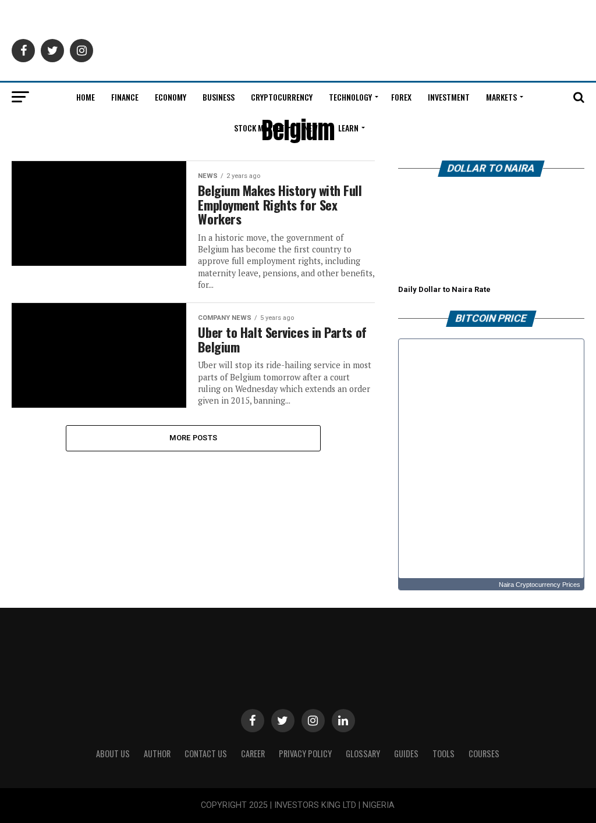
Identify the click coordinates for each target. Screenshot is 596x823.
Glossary (363, 753)
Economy (170, 97)
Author (157, 753)
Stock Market (259, 128)
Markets (501, 97)
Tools (443, 753)
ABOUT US (113, 753)
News (313, 128)
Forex (401, 97)
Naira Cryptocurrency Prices (539, 584)
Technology (350, 97)
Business (219, 97)
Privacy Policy (305, 753)
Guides (406, 753)
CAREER (253, 753)
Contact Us (206, 753)
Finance (125, 97)
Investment (449, 97)
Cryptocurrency (282, 97)
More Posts (193, 437)
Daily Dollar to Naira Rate (444, 289)
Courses (484, 753)
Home (85, 97)
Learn (348, 128)
